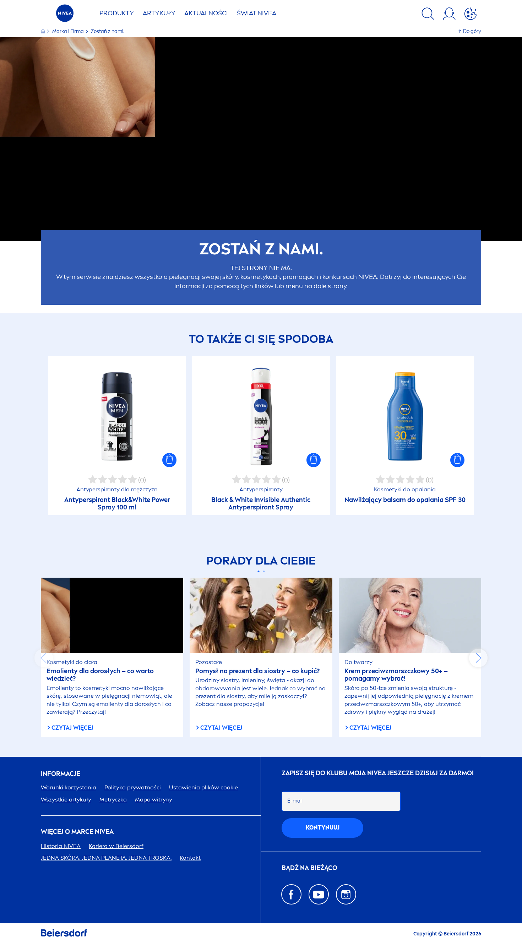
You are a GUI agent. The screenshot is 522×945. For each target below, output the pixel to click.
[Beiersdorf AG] (64, 934)
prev (43, 658)
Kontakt (190, 857)
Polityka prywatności (132, 787)
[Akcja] (470, 14)
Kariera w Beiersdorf (116, 846)
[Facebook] (291, 894)
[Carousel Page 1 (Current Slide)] (258, 571)
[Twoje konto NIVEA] (449, 14)
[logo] (65, 15)
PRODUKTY (116, 13)
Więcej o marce (77, 832)
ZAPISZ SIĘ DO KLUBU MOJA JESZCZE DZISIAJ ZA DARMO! (378, 773)
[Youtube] (319, 894)
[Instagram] (346, 894)
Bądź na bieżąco (309, 868)
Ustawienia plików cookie (203, 787)
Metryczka (113, 799)
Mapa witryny (153, 799)
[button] (169, 460)
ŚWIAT (256, 13)
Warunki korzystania (68, 787)
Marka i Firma (68, 31)
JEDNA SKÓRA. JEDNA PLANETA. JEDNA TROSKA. (106, 857)
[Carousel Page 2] (264, 571)
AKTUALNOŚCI (206, 13)
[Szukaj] (428, 14)
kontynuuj (322, 827)
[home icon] (43, 31)
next (478, 658)
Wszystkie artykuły (66, 799)
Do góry (472, 31)
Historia (61, 846)
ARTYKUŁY (159, 13)
